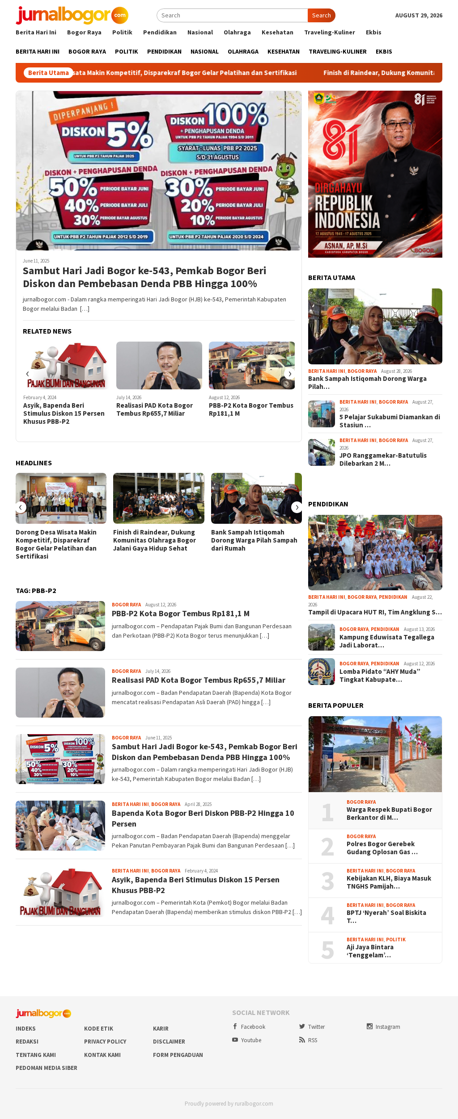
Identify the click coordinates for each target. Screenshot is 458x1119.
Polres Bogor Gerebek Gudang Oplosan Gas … (382, 848)
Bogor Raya (126, 604)
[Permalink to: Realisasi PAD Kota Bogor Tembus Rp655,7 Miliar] (159, 366)
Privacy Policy (105, 1041)
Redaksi (27, 1041)
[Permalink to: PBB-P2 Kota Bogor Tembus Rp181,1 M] (252, 366)
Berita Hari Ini (130, 804)
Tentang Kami (36, 1055)
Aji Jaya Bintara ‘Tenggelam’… (370, 951)
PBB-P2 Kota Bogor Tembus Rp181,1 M (251, 409)
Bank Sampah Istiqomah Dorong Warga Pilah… (367, 383)
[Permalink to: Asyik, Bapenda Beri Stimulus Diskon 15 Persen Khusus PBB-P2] (66, 366)
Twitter (316, 1027)
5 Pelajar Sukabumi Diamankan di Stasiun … (389, 421)
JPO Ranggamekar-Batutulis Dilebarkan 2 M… (383, 459)
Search (321, 15)
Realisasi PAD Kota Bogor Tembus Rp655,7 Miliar (154, 409)
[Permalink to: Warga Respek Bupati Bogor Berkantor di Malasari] (375, 754)
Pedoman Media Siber (46, 1068)
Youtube (251, 1040)
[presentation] (28, 374)
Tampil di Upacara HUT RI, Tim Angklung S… (375, 612)
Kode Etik (98, 1028)
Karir (161, 1028)
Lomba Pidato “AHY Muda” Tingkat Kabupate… (379, 676)
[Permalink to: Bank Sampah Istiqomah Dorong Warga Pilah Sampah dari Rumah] (256, 498)
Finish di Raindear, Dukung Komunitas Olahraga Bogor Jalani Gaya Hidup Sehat (154, 540)
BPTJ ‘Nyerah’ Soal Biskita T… (386, 917)
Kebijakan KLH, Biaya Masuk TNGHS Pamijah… (389, 882)
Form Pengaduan (178, 1055)
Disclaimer (169, 1041)
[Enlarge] (430, 102)
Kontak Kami (102, 1055)
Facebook (253, 1027)
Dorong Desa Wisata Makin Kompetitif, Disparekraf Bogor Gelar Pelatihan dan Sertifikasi (56, 544)
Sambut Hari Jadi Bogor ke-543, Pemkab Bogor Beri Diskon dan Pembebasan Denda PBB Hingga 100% (145, 277)
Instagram (388, 1027)
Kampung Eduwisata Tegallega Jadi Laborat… (386, 641)
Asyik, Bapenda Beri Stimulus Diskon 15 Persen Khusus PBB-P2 (64, 413)
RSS (312, 1040)
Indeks (26, 1028)
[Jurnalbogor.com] (72, 15)
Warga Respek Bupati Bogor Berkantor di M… (389, 814)
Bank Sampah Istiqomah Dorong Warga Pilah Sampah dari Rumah (254, 540)
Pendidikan (393, 597)
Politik (396, 939)
